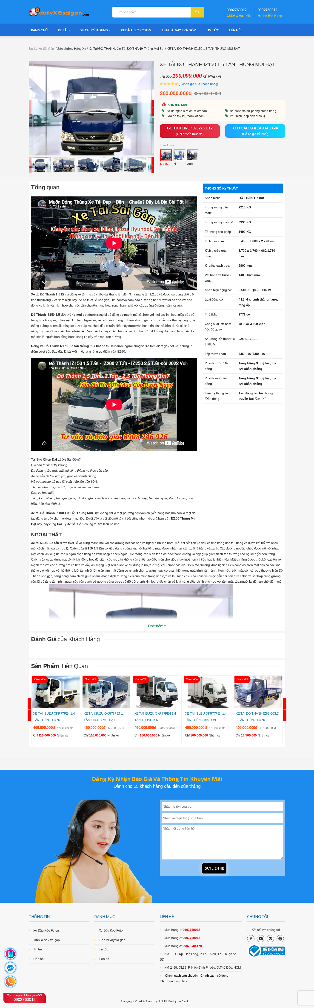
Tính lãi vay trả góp (178, 30)
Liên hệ (235, 30)
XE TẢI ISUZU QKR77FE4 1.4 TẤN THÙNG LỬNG (54, 717)
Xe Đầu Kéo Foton (136, 30)
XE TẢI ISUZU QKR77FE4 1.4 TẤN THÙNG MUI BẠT (104, 717)
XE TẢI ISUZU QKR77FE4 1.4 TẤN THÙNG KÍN (155, 717)
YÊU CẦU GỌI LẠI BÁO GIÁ (255, 131)
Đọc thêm (156, 626)
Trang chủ (38, 30)
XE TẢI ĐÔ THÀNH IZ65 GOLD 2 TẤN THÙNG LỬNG (257, 717)
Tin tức (212, 30)
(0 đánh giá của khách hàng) (198, 84)
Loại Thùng (168, 145)
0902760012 (24, 998)
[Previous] (30, 108)
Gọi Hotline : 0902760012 (190, 131)
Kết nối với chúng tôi (266, 930)
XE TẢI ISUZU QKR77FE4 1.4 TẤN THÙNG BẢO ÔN (206, 717)
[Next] (152, 108)
